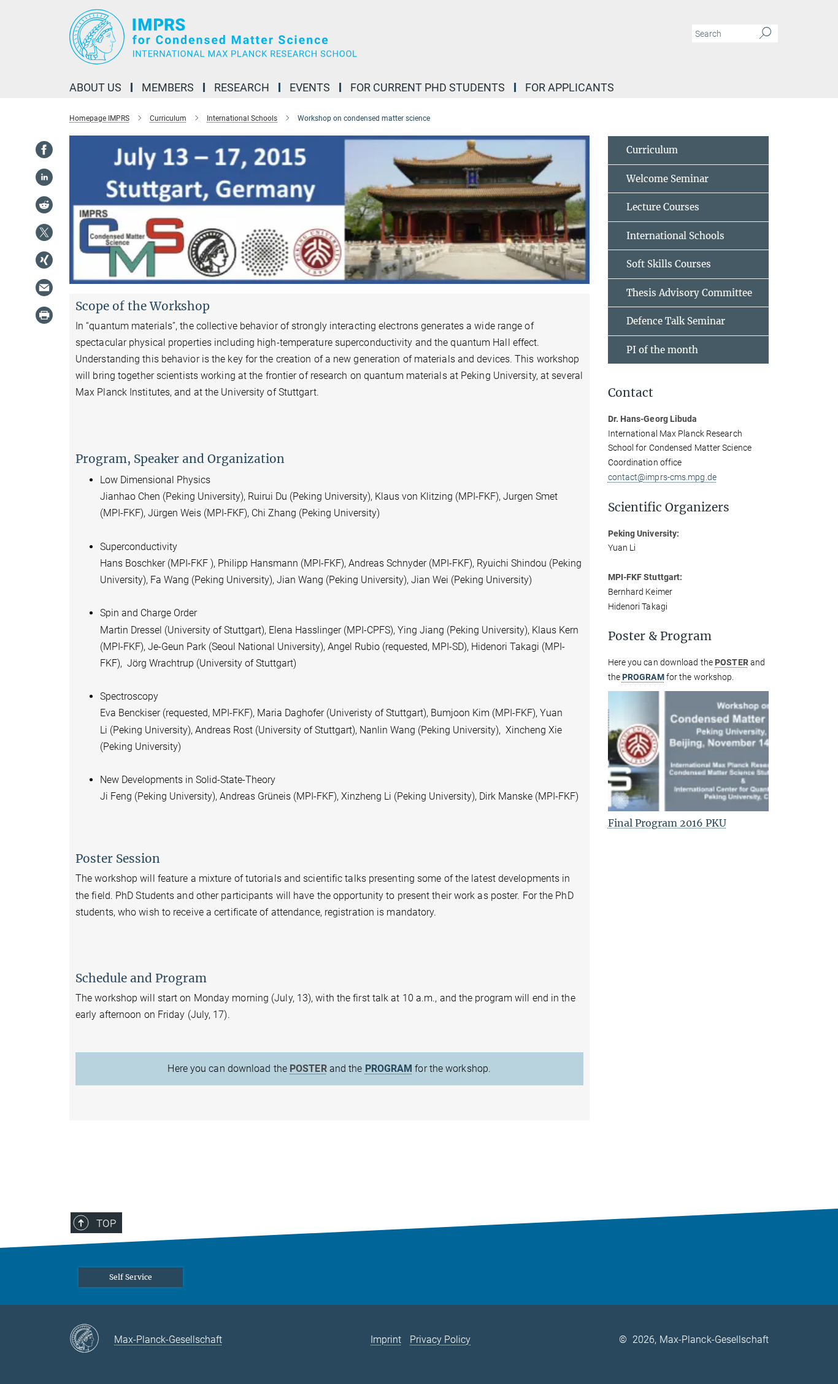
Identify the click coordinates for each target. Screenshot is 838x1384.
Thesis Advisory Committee (689, 293)
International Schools (675, 236)
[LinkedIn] (44, 177)
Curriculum (652, 150)
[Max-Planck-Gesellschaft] (91, 1339)
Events (310, 87)
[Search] (765, 33)
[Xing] (44, 260)
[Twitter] (44, 232)
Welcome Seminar (667, 179)
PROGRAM (389, 1068)
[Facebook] (44, 149)
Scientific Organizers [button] (668, 507)
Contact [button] (630, 393)
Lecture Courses (662, 207)
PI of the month (662, 350)
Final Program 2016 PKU (667, 823)
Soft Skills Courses (668, 264)
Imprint (386, 1339)
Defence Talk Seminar (675, 321)
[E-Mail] (44, 287)
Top (106, 1223)
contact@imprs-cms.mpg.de (662, 477)
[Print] (44, 315)
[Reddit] (44, 205)
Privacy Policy (440, 1339)
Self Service (130, 1277)
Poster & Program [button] (660, 636)
